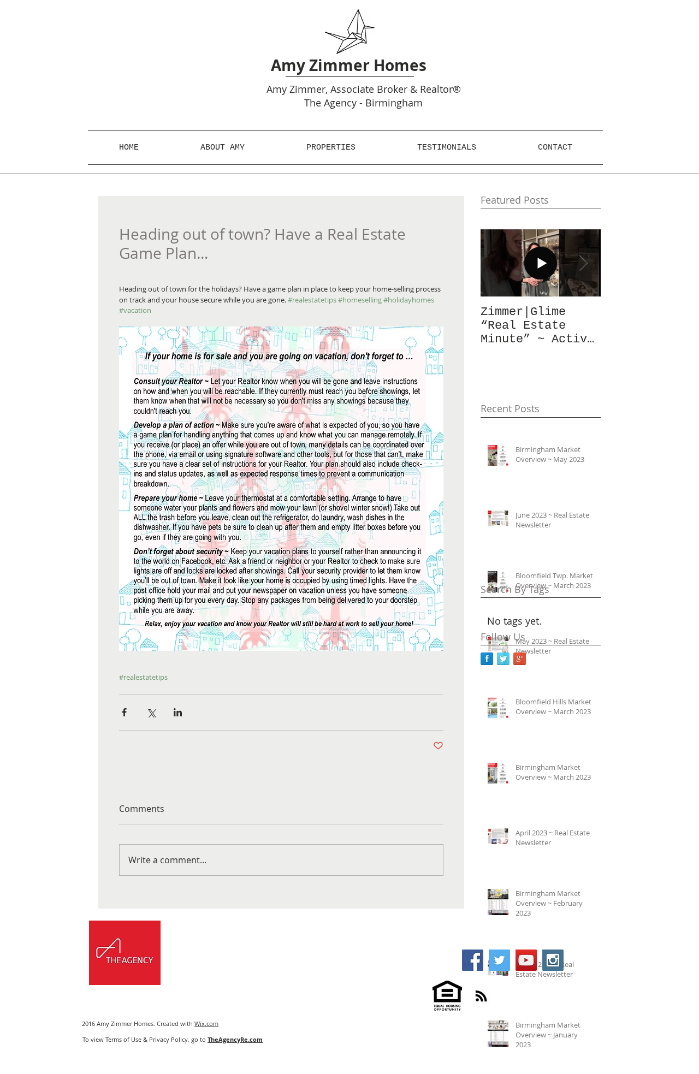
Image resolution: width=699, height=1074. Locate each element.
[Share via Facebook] (124, 712)
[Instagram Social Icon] (553, 960)
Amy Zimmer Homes (348, 65)
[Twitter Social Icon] (499, 960)
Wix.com (206, 1023)
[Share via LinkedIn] (178, 712)
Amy (276, 89)
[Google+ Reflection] (519, 658)
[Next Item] (583, 262)
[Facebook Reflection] (487, 658)
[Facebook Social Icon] (472, 960)
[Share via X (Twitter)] (151, 712)
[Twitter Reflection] (503, 658)
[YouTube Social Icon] (526, 960)
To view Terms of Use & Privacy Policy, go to (172, 1039)
